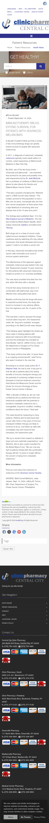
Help (20, 9)
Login (9, 15)
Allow (10, 817)
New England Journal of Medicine (20, 218)
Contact (5, 611)
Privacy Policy (8, 623)
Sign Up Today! (37, 12)
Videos (30, 72)
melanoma (10, 158)
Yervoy (9, 227)
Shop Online (7, 603)
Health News (14, 72)
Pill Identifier (30, 9)
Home (9, 47)
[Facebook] (45, 3)
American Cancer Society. (31, 472)
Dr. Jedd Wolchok (33, 178)
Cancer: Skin (8, 548)
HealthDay (19, 520)
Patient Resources (22, 47)
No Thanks (26, 817)
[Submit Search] (40, 66)
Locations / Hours (22, 12)
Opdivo (24, 224)
